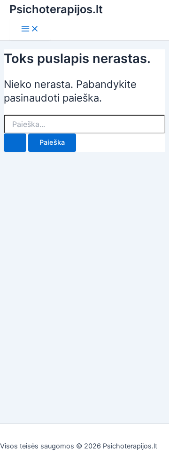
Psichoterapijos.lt (56, 9)
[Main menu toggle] (30, 29)
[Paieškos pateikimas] (15, 142)
